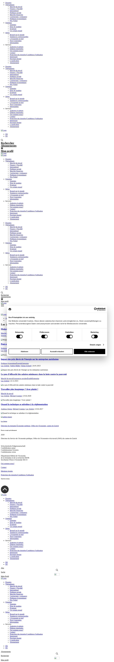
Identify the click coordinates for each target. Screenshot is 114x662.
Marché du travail (16, 7)
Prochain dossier (15, 59)
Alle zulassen (89, 351)
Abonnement (14, 63)
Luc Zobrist (5, 351)
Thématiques (9, 5)
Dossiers (8, 3)
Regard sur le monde (17, 35)
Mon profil (7, 151)
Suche (3, 572)
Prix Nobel (13, 21)
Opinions (8, 23)
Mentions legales (7, 471)
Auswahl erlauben (57, 351)
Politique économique (8, 363)
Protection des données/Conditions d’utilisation (26, 55)
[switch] (44, 336)
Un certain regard (16, 31)
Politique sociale (15, 13)
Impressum (13, 57)
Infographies (14, 43)
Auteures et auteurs (16, 47)
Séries (7, 33)
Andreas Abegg (6, 409)
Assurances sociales (20, 378)
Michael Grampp (16, 396)
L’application (14, 61)
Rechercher (7, 143)
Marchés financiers (16, 15)
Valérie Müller (15, 366)
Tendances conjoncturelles (19, 37)
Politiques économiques (18, 19)
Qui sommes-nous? (16, 51)
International (14, 11)
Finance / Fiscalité (16, 9)
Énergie (19, 363)
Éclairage (13, 29)
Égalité (29, 378)
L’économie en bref (16, 39)
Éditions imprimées (16, 49)
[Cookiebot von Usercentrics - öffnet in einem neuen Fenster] (95, 309)
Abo (2, 568)
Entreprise (25, 363)
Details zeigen (95, 345)
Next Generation (15, 41)
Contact (12, 53)
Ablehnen (24, 351)
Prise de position (15, 27)
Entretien (13, 25)
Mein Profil (5, 576)
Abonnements (8, 145)
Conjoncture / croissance (18, 17)
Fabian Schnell (26, 366)
